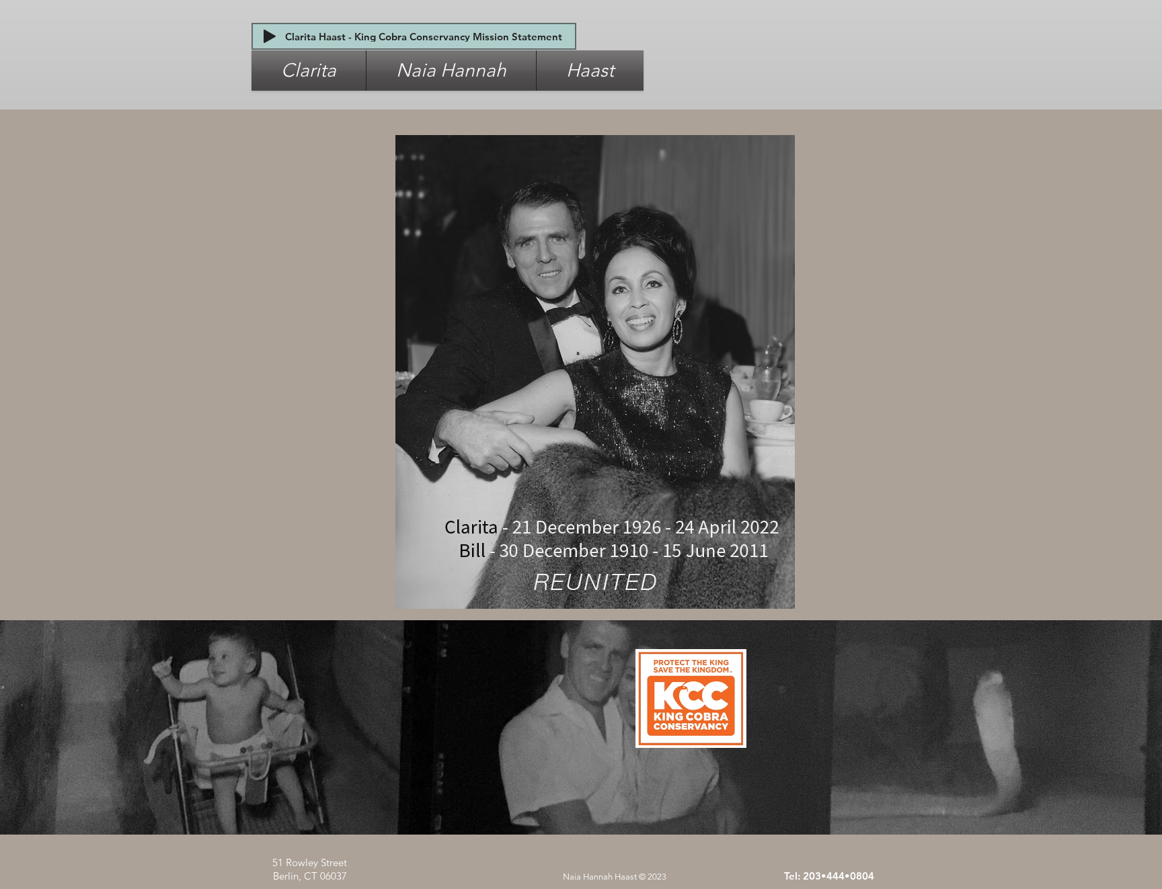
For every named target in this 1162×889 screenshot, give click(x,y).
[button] (308, 70)
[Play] (270, 36)
